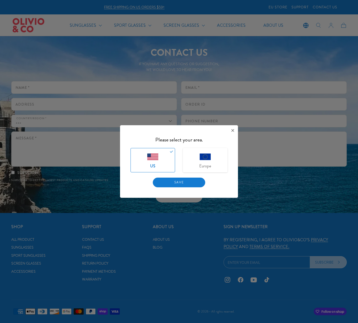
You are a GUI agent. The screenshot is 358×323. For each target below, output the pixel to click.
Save (179, 182)
